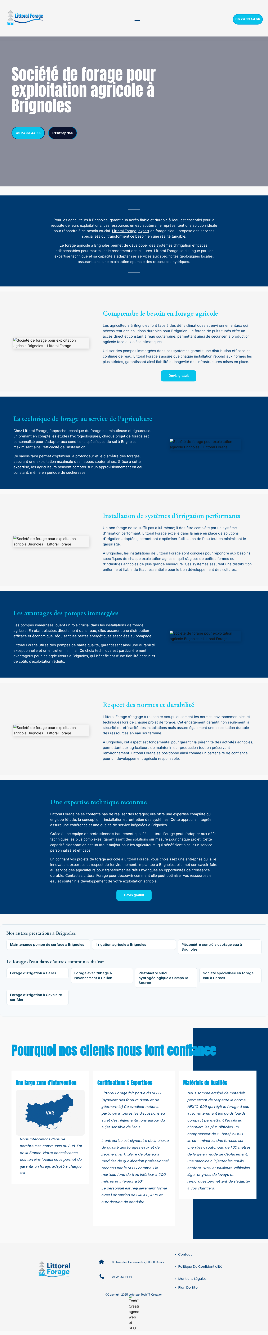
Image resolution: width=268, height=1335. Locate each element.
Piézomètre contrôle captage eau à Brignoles (212, 946)
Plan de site (188, 1287)
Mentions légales (192, 1278)
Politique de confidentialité (200, 1266)
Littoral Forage (124, 231)
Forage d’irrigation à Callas (33, 973)
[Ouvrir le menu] (137, 19)
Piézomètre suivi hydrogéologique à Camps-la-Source (164, 978)
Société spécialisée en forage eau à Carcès (228, 975)
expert (143, 231)
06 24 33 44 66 (247, 19)
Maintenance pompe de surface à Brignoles (47, 944)
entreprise (194, 859)
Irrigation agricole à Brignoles (121, 944)
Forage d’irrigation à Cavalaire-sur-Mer (36, 997)
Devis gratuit (179, 375)
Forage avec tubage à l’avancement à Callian (93, 975)
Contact (185, 1254)
